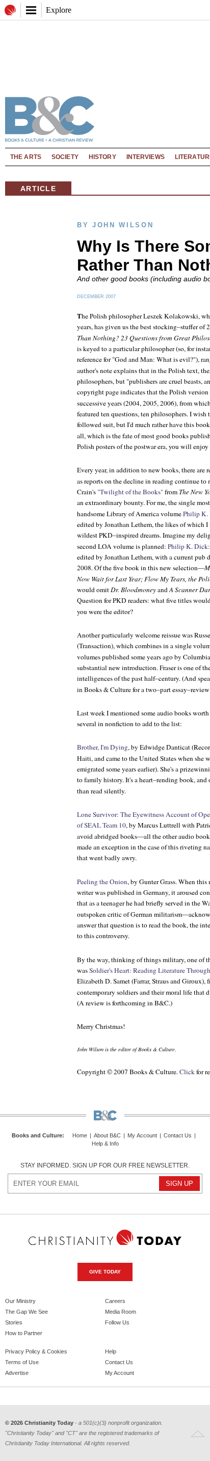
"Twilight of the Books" (130, 491)
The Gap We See (26, 1312)
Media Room (120, 1312)
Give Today (105, 1271)
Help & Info (105, 1144)
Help (110, 1351)
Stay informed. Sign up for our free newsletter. (105, 1165)
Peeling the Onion (102, 881)
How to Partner (23, 1333)
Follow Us (117, 1322)
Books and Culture (37, 1135)
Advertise (17, 1373)
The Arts (25, 157)
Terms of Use (22, 1362)
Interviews (145, 157)
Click (187, 1071)
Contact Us (178, 1135)
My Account (142, 1135)
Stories (13, 1322)
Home (79, 1135)
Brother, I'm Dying (102, 747)
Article (38, 188)
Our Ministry (20, 1301)
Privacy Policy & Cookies (36, 1351)
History (102, 157)
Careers (115, 1301)
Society (64, 157)
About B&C (107, 1135)
